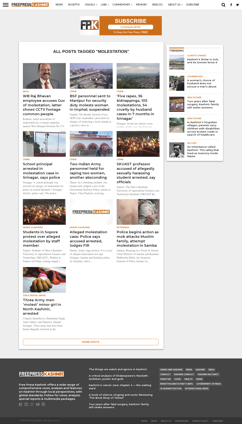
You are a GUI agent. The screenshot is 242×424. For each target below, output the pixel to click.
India (211, 369)
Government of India (208, 384)
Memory (141, 5)
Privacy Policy (200, 421)
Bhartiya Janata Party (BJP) (176, 384)
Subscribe (192, 5)
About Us (174, 5)
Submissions (181, 421)
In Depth (74, 5)
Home (144, 421)
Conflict (165, 374)
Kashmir (200, 369)
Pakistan (165, 379)
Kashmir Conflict (184, 374)
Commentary (121, 5)
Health (188, 379)
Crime (199, 379)
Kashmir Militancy (208, 374)
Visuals (90, 5)
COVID (177, 379)
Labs (104, 5)
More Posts (90, 342)
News (59, 5)
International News (197, 388)
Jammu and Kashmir (171, 369)
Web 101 (157, 5)
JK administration (171, 388)
